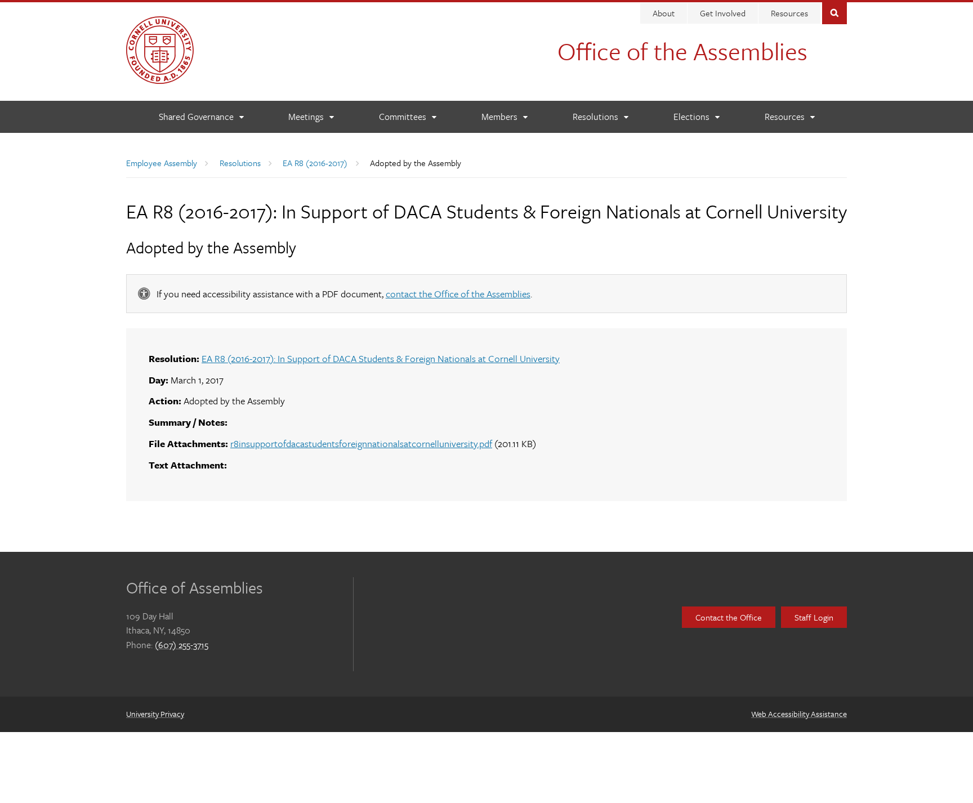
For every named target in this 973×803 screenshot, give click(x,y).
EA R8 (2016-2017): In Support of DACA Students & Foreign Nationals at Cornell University (381, 358)
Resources (789, 13)
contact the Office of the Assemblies (458, 294)
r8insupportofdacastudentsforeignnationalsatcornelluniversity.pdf (361, 443)
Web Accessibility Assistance (799, 714)
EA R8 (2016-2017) (315, 163)
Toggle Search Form (834, 12)
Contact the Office (728, 617)
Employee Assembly (161, 163)
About (664, 13)
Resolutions (240, 163)
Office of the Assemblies (682, 50)
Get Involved (723, 13)
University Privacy (155, 714)
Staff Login (814, 617)
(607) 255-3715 (181, 645)
